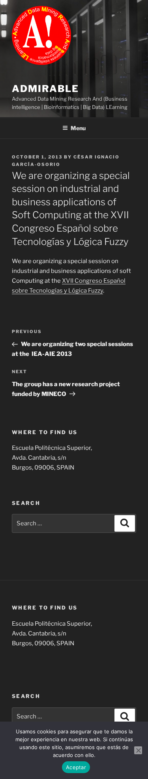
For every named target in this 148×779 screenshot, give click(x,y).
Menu (78, 128)
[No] (138, 750)
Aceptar (76, 767)
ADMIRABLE (45, 88)
